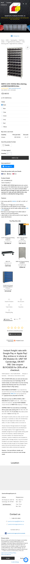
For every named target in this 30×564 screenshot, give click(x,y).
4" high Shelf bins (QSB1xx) (13, 42)
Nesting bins (14, 40)
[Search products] (27, 47)
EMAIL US (12, 393)
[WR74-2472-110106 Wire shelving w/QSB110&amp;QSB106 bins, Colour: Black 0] (15, 63)
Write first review (16, 334)
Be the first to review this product (15, 330)
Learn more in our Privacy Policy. (8, 553)
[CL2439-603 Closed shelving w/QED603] (7, 277)
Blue (4, 108)
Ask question (18, 88)
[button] (6, 145)
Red (4, 123)
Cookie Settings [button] (15, 562)
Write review (11, 88)
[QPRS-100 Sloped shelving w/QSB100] (22, 253)
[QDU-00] (7, 253)
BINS (7, 40)
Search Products (9, 301)
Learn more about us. (6, 554)
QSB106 (14, 201)
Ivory (4, 119)
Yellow (5, 127)
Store (2, 40)
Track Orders (9, 307)
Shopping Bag (9, 312)
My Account (21, 301)
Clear (4, 112)
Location (8, 2)
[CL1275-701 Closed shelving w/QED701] (7, 229)
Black (4, 105)
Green (5, 116)
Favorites (20, 307)
